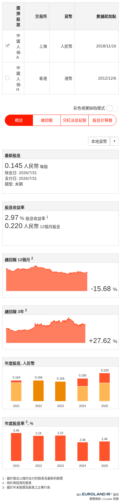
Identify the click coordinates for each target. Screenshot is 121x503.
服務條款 (95, 498)
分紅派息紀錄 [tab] (74, 120)
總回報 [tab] (47, 120)
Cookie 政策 (111, 498)
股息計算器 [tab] (102, 120)
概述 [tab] (19, 120)
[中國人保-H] (7, 77)
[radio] (7, 46)
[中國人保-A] (7, 45)
